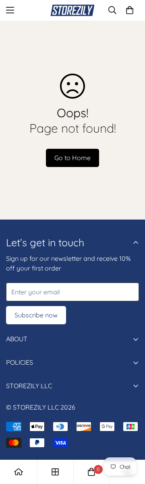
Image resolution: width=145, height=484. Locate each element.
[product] (18, 472)
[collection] (55, 472)
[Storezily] (72, 10)
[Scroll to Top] (130, 441)
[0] (129, 10)
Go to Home (72, 158)
